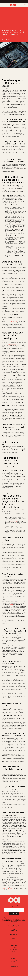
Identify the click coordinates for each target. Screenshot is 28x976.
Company (14, 938)
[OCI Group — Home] (14, 900)
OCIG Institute (14, 949)
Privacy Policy (13, 972)
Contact (14, 951)
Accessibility (22, 972)
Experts (14, 947)
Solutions (14, 943)
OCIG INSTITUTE (7, 8)
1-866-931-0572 (14, 926)
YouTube (13, 958)
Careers (14, 940)
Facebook (13, 963)
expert (11, 604)
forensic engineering (12, 321)
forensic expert (13, 521)
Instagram (13, 966)
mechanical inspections (7, 888)
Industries (14, 945)
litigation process (12, 344)
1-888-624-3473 (14, 930)
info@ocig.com (14, 934)
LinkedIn (13, 961)
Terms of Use (5, 972)
